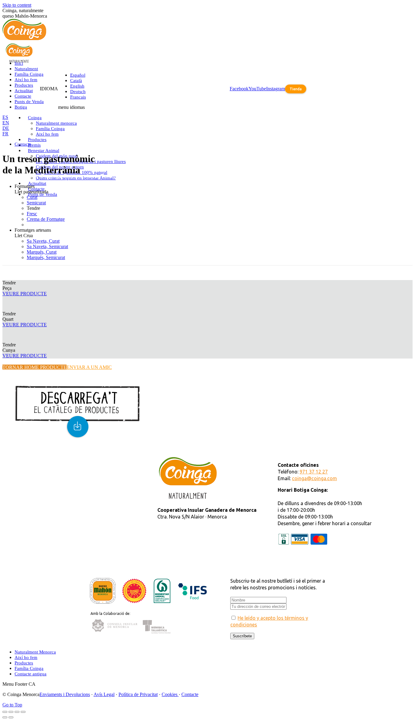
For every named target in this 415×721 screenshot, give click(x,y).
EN (5, 122)
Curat (32, 197)
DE (5, 128)
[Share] (11, 712)
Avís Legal (104, 694)
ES (5, 117)
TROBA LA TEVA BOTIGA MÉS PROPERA (89, 459)
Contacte (189, 694)
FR (5, 133)
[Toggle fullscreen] (17, 712)
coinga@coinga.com (314, 478)
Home (8, 176)
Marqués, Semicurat (46, 257)
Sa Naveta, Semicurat (47, 246)
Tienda (296, 89)
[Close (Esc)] (4, 712)
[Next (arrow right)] (11, 717)
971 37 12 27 (314, 471)
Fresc (32, 213)
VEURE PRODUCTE (24, 293)
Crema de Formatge (46, 219)
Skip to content (16, 5)
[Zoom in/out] (23, 712)
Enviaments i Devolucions (64, 694)
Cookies (170, 694)
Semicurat (36, 202)
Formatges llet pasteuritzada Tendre (78, 176)
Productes (27, 176)
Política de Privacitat (138, 694)
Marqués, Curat (42, 252)
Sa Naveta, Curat (43, 241)
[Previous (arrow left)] (4, 717)
